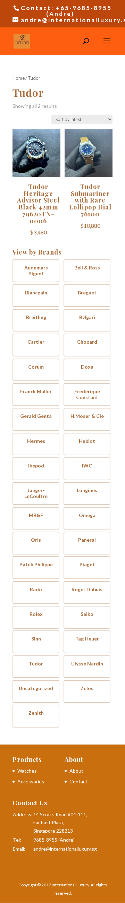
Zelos (87, 688)
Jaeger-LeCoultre (36, 493)
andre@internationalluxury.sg (65, 849)
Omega (87, 515)
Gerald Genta (36, 416)
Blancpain (36, 292)
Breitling (36, 317)
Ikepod (36, 465)
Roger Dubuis (87, 589)
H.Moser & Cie (87, 416)
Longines (87, 490)
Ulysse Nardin (87, 663)
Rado (36, 589)
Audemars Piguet (36, 270)
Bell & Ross (87, 267)
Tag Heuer (87, 639)
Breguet (87, 292)
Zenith (36, 713)
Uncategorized (36, 688)
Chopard (87, 342)
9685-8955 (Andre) (54, 840)
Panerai (87, 540)
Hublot (87, 441)
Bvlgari (87, 317)
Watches (27, 771)
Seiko (87, 614)
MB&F (36, 515)
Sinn (36, 639)
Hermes (36, 441)
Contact (78, 781)
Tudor (36, 663)
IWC (87, 465)
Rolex (36, 614)
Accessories (30, 781)
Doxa (87, 367)
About (76, 771)
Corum (36, 367)
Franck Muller (36, 391)
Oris (36, 540)
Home (18, 78)
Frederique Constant (87, 394)
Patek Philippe (36, 564)
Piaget (87, 564)
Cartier (35, 342)
